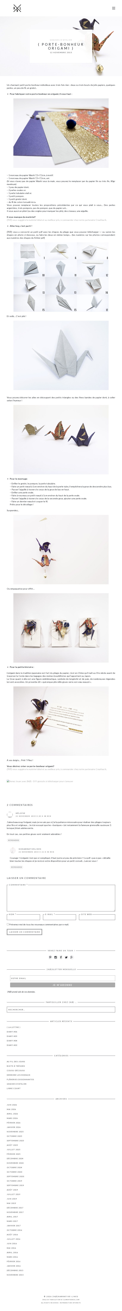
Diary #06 (12, 1032)
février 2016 (14, 1261)
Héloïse (20, 813)
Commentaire (18, 885)
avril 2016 (12, 1252)
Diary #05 (12, 1036)
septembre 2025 (15, 1141)
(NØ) (55, 1296)
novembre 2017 (15, 1212)
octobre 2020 (14, 1172)
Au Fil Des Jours (16, 1061)
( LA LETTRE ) (14, 1027)
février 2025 (14, 1154)
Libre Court (14, 1088)
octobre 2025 (14, 1136)
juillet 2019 (13, 1194)
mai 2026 (11, 1109)
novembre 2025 (15, 1132)
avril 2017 (12, 1217)
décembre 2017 (15, 1208)
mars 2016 (12, 1257)
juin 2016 (12, 1243)
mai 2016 (11, 1248)
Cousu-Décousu (16, 1070)
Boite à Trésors (16, 1066)
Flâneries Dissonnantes (20, 1079)
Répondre (13, 840)
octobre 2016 (14, 1230)
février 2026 (14, 1123)
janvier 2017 (14, 1226)
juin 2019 (12, 1199)
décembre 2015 (15, 1270)
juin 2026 (12, 1105)
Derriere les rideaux (18, 1075)
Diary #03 (12, 1045)
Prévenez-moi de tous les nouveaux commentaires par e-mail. (39, 924)
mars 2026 (12, 1118)
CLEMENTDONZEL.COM (71, 1299)
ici (101, 232)
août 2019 (12, 1190)
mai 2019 (11, 1203)
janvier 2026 (14, 1127)
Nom (12, 914)
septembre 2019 (15, 1185)
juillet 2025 (13, 1149)
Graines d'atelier (61, 40)
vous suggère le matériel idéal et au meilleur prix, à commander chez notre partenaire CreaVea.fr (56, 220)
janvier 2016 (14, 1266)
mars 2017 (12, 1221)
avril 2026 (12, 1114)
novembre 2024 (15, 1163)
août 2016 (12, 1235)
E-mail (50, 914)
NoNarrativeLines (30, 849)
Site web (86, 914)
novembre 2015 (15, 1275)
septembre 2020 (15, 1176)
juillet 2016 (13, 1239)
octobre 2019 (14, 1181)
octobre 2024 (14, 1167)
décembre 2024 (15, 1158)
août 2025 (12, 1145)
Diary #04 (12, 1041)
